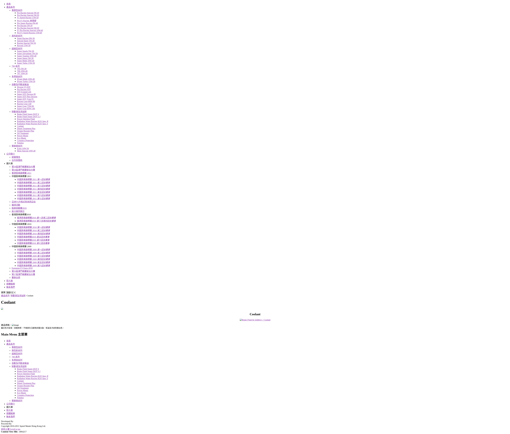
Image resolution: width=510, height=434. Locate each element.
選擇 (3, 292)
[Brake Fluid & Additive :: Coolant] (255, 320)
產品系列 (5, 296)
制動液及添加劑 (18, 296)
